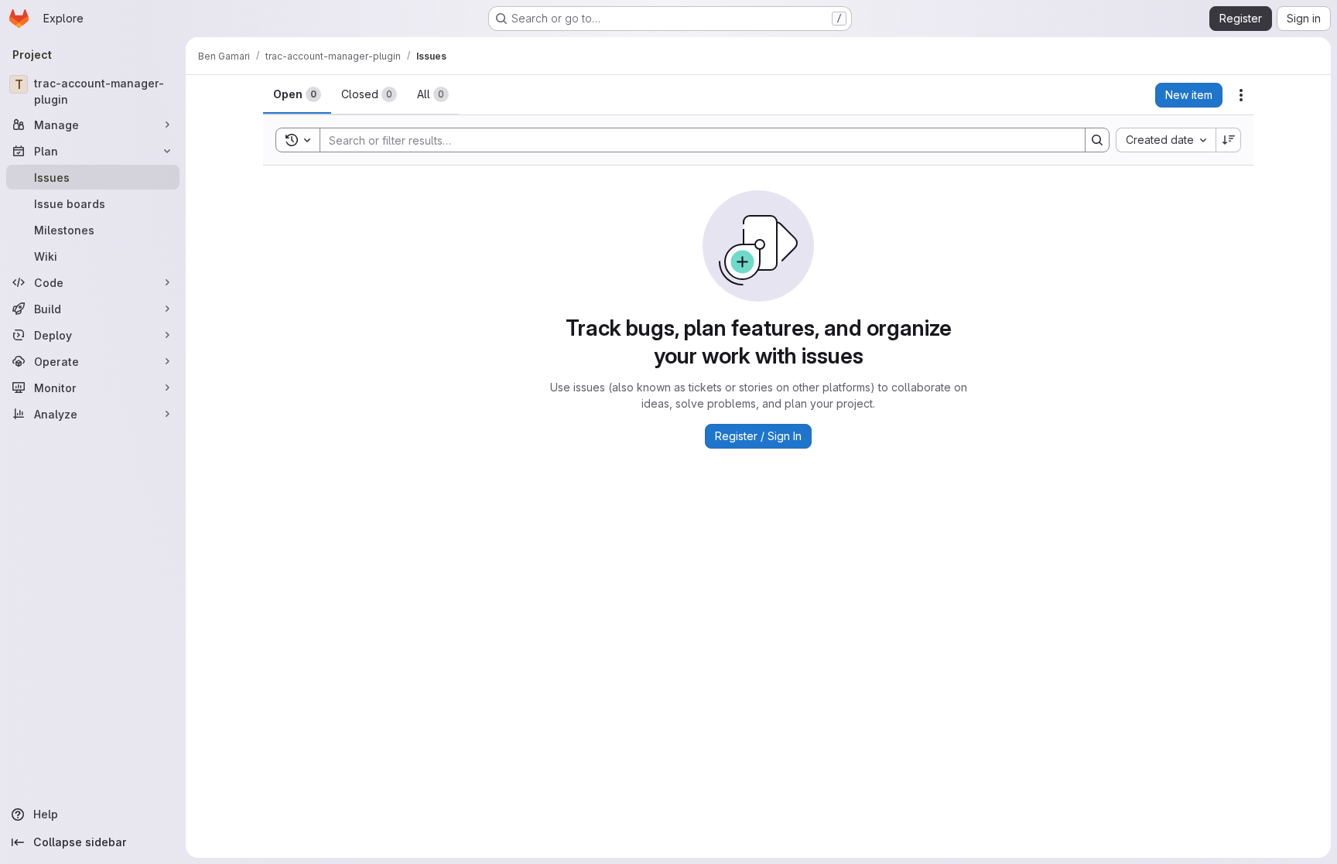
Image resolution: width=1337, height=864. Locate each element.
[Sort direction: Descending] (1228, 140)
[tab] (297, 94)
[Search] (1097, 140)
